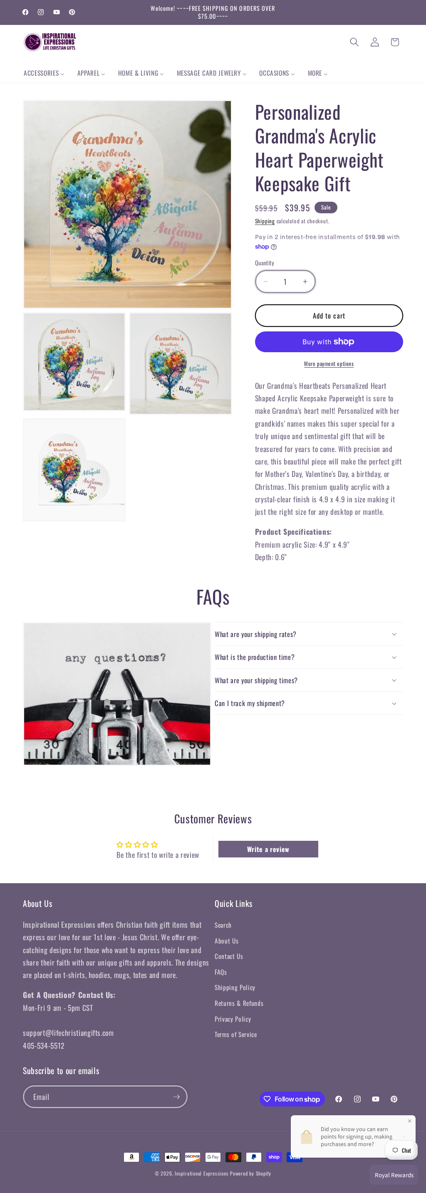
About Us (226, 940)
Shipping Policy (235, 987)
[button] (354, 42)
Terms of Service (236, 1034)
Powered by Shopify (250, 1173)
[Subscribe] (176, 1097)
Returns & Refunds (239, 1003)
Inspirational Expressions (201, 1173)
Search (223, 924)
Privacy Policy (233, 1018)
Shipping (265, 221)
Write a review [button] (268, 849)
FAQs (221, 971)
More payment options (329, 364)
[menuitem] (44, 73)
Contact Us (229, 956)
